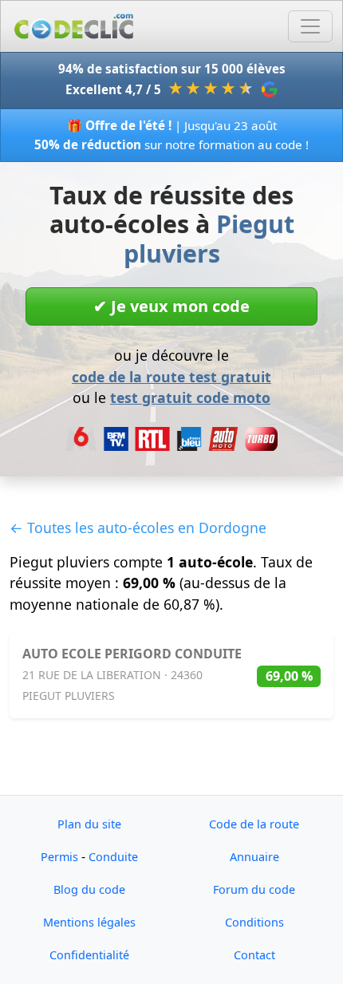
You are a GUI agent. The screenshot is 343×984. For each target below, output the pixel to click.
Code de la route (254, 824)
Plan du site (89, 824)
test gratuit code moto (190, 397)
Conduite (113, 856)
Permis (59, 856)
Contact (254, 954)
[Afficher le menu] (310, 26)
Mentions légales (89, 922)
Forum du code (254, 889)
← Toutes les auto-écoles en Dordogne (138, 527)
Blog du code (89, 889)
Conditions (254, 922)
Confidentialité (89, 954)
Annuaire (254, 856)
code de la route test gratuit (171, 376)
